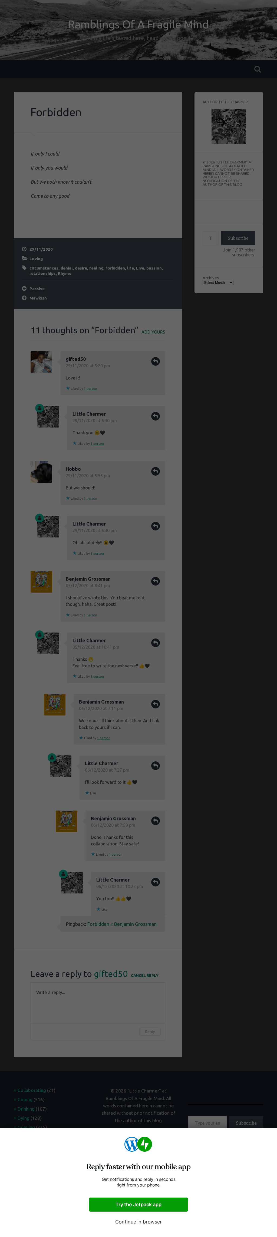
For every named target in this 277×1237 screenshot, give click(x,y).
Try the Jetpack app (138, 1204)
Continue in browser (138, 1222)
